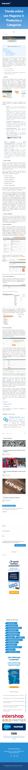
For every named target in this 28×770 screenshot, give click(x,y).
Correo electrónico (6, 531)
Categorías (5, 48)
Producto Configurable (7, 51)
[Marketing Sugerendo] (5, 421)
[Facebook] (22, 417)
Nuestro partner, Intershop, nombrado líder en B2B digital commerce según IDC (13, 702)
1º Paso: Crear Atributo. (9, 52)
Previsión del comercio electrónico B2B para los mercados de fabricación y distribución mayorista (14, 706)
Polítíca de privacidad (11, 766)
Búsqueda (14, 552)
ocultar (18, 46)
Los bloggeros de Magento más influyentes (11, 497)
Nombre (4, 525)
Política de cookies (19, 766)
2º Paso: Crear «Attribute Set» (10, 53)
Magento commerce (7, 404)
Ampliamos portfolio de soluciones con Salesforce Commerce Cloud (12, 710)
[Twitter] (24, 417)
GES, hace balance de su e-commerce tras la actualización (13, 698)
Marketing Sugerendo (14, 417)
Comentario (4, 511)
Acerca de (5, 414)
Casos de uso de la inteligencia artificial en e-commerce (13, 695)
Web (3, 536)
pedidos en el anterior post (11, 60)
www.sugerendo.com (16, 736)
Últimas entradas (11, 414)
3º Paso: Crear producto (9, 54)
